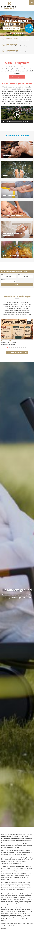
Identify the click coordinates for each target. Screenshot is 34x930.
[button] (10, 33)
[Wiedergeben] (3, 122)
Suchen (17, 284)
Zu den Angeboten (18, 77)
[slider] (15, 121)
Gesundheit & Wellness (11, 28)
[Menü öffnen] (31, 2)
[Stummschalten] (28, 122)
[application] (17, 114)
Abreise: (20, 274)
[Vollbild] (30, 122)
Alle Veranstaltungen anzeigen (17, 352)
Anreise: (3, 274)
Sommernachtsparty (8, 341)
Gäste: (3, 279)
